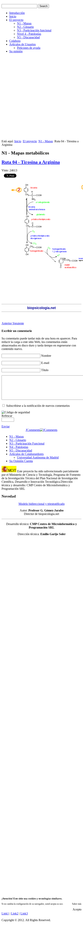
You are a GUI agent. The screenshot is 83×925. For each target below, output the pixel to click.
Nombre (46, 355)
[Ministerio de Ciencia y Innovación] (9, 471)
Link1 (5, 913)
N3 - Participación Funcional (26, 443)
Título (44, 370)
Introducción (17, 13)
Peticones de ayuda (28, 47)
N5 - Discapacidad (28, 37)
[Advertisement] (41, 98)
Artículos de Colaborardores (26, 454)
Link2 (14, 913)
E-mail (45, 362)
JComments (33, 430)
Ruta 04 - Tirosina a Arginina (31, 162)
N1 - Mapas (24, 23)
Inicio (12, 16)
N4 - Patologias (18, 447)
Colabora (14, 40)
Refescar (7, 415)
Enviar (6, 426)
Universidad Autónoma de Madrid (38, 457)
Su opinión (16, 51)
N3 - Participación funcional (34, 30)
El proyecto (16, 20)
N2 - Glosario (25, 27)
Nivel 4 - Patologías (29, 33)
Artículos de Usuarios (22, 44)
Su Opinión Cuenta (21, 461)
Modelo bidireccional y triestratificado (42, 503)
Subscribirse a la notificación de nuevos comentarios (38, 405)
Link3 (24, 913)
